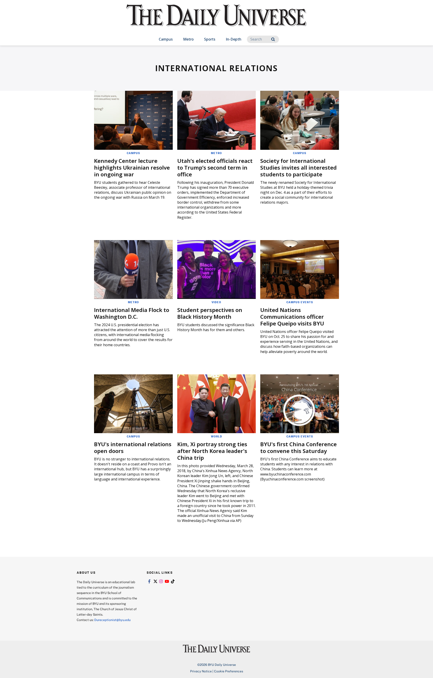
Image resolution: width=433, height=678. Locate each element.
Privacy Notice (201, 671)
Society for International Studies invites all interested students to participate (298, 167)
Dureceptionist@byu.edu (112, 620)
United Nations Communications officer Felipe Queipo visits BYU (292, 316)
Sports (209, 39)
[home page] (216, 20)
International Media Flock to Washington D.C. (131, 313)
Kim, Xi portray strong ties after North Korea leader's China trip (212, 450)
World (216, 436)
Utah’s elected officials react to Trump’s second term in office (215, 167)
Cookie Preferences (228, 671)
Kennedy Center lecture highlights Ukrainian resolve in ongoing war (132, 167)
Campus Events (299, 302)
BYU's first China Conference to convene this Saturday (298, 447)
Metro (188, 39)
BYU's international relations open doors (132, 447)
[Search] (273, 39)
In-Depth (233, 39)
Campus (166, 39)
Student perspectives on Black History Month (209, 313)
